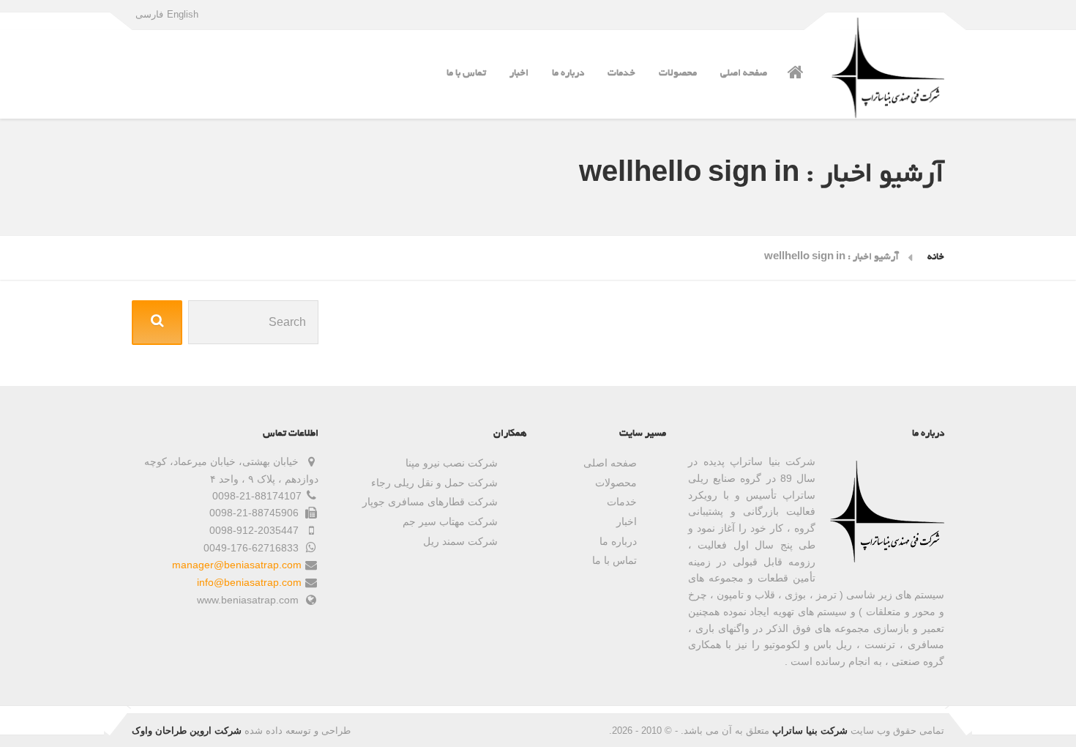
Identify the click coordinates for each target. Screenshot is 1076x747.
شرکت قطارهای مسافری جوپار (430, 502)
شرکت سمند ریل (460, 541)
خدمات (621, 73)
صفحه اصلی (743, 73)
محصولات (678, 73)
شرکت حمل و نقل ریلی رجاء (434, 482)
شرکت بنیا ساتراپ (810, 730)
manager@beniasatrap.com (237, 565)
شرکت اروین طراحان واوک (187, 730)
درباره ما (568, 73)
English (182, 14)
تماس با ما (466, 73)
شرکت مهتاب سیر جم (450, 521)
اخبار (518, 73)
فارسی (149, 14)
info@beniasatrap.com (249, 582)
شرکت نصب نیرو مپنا (452, 463)
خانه (935, 257)
